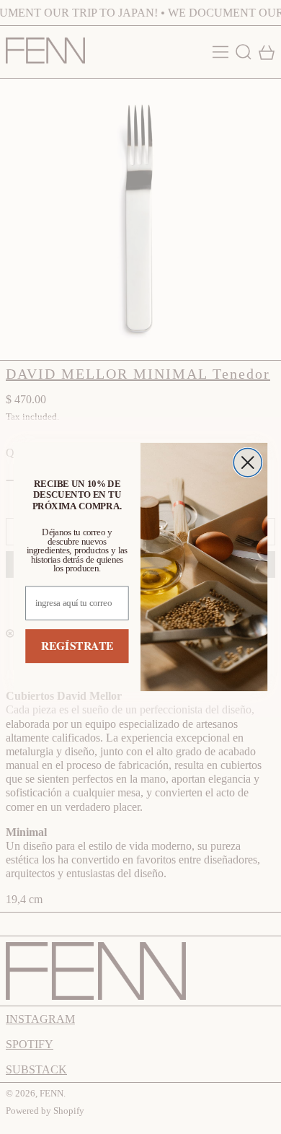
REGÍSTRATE (77, 646)
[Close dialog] (247, 463)
